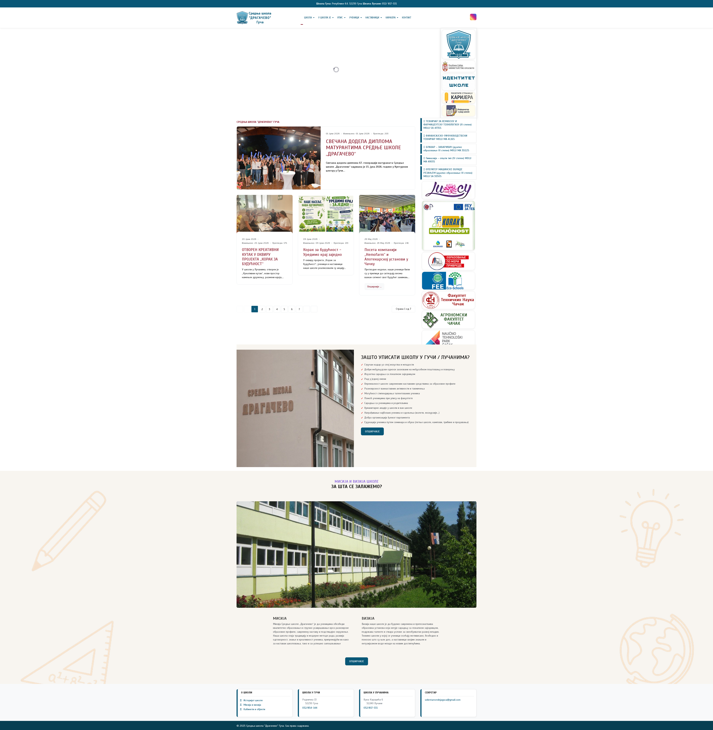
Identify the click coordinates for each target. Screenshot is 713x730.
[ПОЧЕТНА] (302, 17)
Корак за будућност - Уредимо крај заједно (322, 252)
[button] (310, 17)
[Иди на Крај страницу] (314, 309)
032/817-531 (371, 707)
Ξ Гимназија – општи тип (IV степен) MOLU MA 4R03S (447, 160)
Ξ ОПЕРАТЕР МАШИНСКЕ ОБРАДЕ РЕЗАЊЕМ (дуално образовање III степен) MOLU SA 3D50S (447, 173)
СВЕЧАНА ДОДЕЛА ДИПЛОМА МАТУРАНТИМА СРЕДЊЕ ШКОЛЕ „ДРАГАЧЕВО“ (363, 147)
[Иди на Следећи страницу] (306, 309)
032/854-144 (309, 707)
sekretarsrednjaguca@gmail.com (442, 699)
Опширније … (374, 286)
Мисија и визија (250, 704)
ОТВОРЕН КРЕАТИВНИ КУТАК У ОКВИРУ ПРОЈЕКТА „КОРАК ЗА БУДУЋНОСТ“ (260, 256)
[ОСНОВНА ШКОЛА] (254, 17)
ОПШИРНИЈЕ (372, 431)
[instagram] (473, 17)
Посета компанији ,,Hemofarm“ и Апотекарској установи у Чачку (386, 256)
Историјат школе (251, 700)
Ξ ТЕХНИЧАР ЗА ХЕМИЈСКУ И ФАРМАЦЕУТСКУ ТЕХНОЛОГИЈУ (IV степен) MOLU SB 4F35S (447, 125)
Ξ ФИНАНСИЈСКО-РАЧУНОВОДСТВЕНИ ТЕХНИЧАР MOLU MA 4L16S (445, 137)
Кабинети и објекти (252, 709)
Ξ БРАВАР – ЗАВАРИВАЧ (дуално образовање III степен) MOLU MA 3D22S (446, 148)
